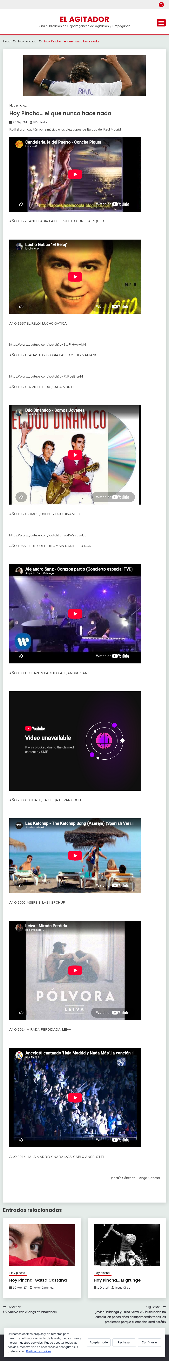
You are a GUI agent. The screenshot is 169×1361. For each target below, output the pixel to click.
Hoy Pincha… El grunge (117, 1280)
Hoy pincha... (18, 105)
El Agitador (84, 19)
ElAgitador (40, 122)
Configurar (149, 1342)
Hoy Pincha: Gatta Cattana (38, 1280)
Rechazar (124, 1342)
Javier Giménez (43, 1287)
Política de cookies (38, 1351)
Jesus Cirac (122, 1287)
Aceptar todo (99, 1342)
